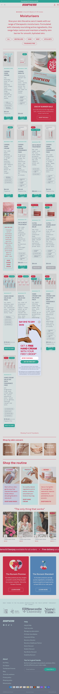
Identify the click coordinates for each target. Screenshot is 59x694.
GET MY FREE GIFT (29, 362)
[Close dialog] (39, 322)
